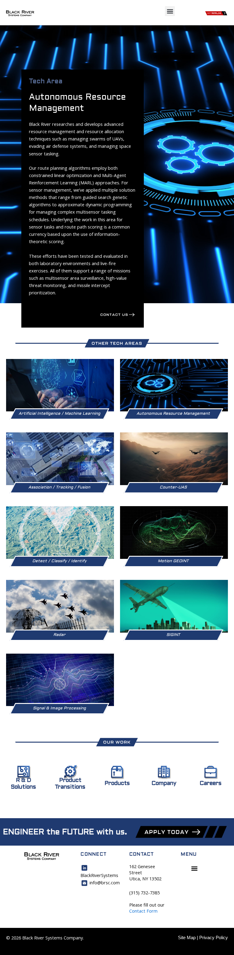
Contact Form (143, 911)
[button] (170, 11)
